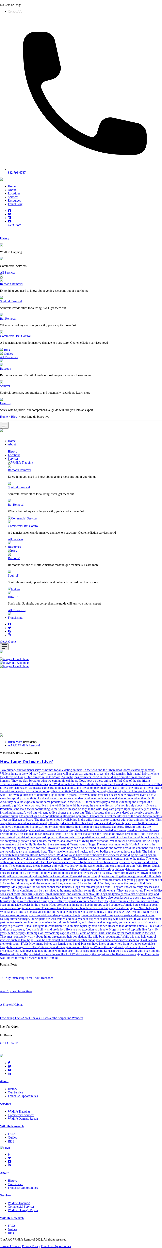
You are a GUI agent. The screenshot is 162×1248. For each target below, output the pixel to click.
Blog (7, 349)
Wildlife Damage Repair (23, 1118)
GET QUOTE (9, 1042)
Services (13, 197)
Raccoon (5, 368)
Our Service (15, 1092)
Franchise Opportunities (23, 1096)
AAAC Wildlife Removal (24, 745)
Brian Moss (15, 741)
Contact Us (15, 11)
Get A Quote (8, 641)
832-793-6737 (17, 172)
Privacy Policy (31, 1246)
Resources (14, 200)
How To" (14, 596)
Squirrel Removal (11, 301)
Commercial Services (24, 518)
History (12, 451)
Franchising (15, 204)
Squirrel (5, 386)
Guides (8, 353)
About (12, 190)
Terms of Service (10, 1246)
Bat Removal (8, 318)
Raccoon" (14, 558)
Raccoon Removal (11, 284)
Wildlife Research (12, 1126)
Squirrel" (13, 575)
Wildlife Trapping (22, 462)
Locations (14, 193)
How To (5, 403)
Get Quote (14, 225)
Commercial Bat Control (15, 336)
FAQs (11, 1134)
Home (12, 186)
